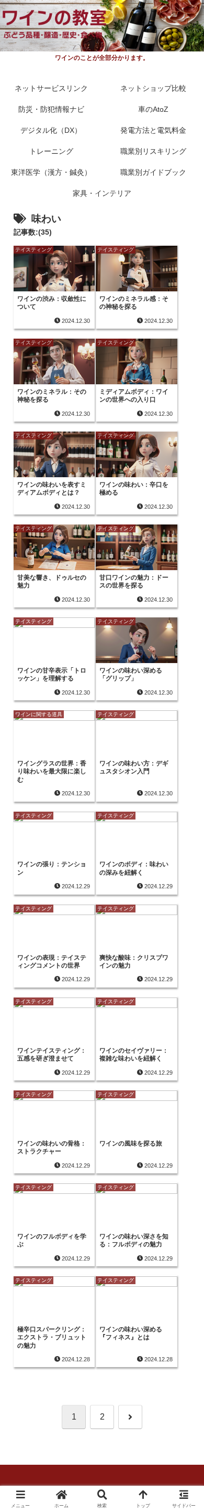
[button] (183, 1333)
